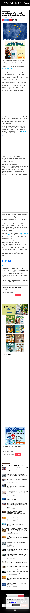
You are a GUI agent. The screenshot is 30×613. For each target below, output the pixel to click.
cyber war (4, 272)
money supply (11, 275)
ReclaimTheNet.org (7, 68)
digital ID (14, 64)
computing (4, 270)
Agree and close (16, 605)
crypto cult (17, 270)
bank (11, 268)
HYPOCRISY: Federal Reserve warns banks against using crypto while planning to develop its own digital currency (17, 531)
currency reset (24, 270)
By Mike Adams (14, 471)
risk (3, 277)
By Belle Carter (14, 563)
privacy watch (23, 275)
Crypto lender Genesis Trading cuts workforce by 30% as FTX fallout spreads (17, 518)
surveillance (7, 277)
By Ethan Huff (14, 508)
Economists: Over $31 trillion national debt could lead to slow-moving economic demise (17, 562)
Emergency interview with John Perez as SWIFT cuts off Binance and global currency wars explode (17, 469)
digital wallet (16, 272)
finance (11, 273)
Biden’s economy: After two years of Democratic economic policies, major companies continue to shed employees (16, 512)
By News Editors (14, 482)
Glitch (14, 273)
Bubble (24, 268)
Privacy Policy (14, 602)
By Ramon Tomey (15, 569)
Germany (23, 131)
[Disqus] (15, 373)
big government (17, 268)
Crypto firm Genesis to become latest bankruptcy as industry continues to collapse (17, 475)
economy (22, 272)
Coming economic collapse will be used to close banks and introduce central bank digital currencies (17, 578)
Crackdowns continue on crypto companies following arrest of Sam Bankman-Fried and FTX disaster (16, 544)
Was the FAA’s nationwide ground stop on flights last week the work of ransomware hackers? (16, 486)
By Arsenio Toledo (15, 495)
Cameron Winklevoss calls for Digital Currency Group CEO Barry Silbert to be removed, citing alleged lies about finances (17, 493)
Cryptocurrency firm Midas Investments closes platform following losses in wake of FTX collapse (17, 556)
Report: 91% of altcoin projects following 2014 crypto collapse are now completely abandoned (17, 524)
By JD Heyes (14, 477)
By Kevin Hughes (14, 520)
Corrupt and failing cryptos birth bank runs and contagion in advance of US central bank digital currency (17, 537)
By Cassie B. (14, 558)
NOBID (17, 275)
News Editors (10, 17)
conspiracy (11, 270)
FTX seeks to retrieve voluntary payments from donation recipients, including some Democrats (17, 572)
